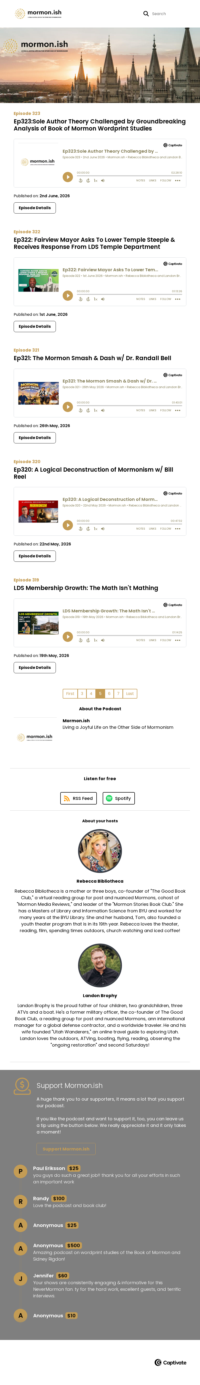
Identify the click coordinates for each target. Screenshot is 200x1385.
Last (130, 693)
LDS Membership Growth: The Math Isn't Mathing (86, 588)
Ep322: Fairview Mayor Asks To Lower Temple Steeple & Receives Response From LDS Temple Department (94, 243)
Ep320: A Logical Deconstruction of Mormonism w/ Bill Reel (93, 473)
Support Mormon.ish (66, 1149)
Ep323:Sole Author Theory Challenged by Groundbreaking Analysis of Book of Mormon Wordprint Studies (100, 124)
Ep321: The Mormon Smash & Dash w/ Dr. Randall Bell (92, 358)
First (70, 693)
